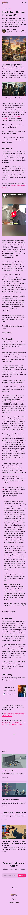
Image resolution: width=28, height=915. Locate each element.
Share (22, 31)
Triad (3, 489)
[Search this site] (23, 2)
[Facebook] (15, 887)
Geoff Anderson (11, 29)
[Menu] (25, 2)
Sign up (14, 899)
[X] (12, 887)
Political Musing (6, 9)
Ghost (17, 902)
